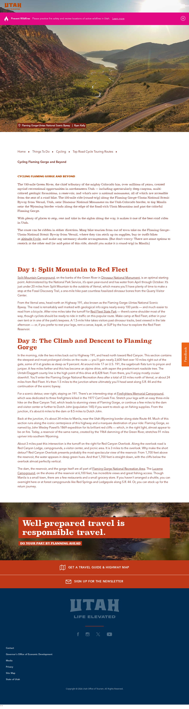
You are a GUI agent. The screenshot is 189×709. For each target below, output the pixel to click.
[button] (185, 354)
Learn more (118, 18)
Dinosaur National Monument (120, 277)
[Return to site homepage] (94, 6)
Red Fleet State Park (103, 311)
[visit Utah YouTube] (109, 634)
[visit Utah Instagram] (87, 634)
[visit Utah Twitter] (98, 634)
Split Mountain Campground (36, 277)
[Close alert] (183, 18)
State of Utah (13, 679)
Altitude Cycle (31, 239)
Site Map (10, 673)
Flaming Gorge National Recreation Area (118, 469)
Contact (10, 648)
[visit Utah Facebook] (78, 634)
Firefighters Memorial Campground (140, 393)
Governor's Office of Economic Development (29, 654)
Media (9, 661)
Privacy (9, 667)
